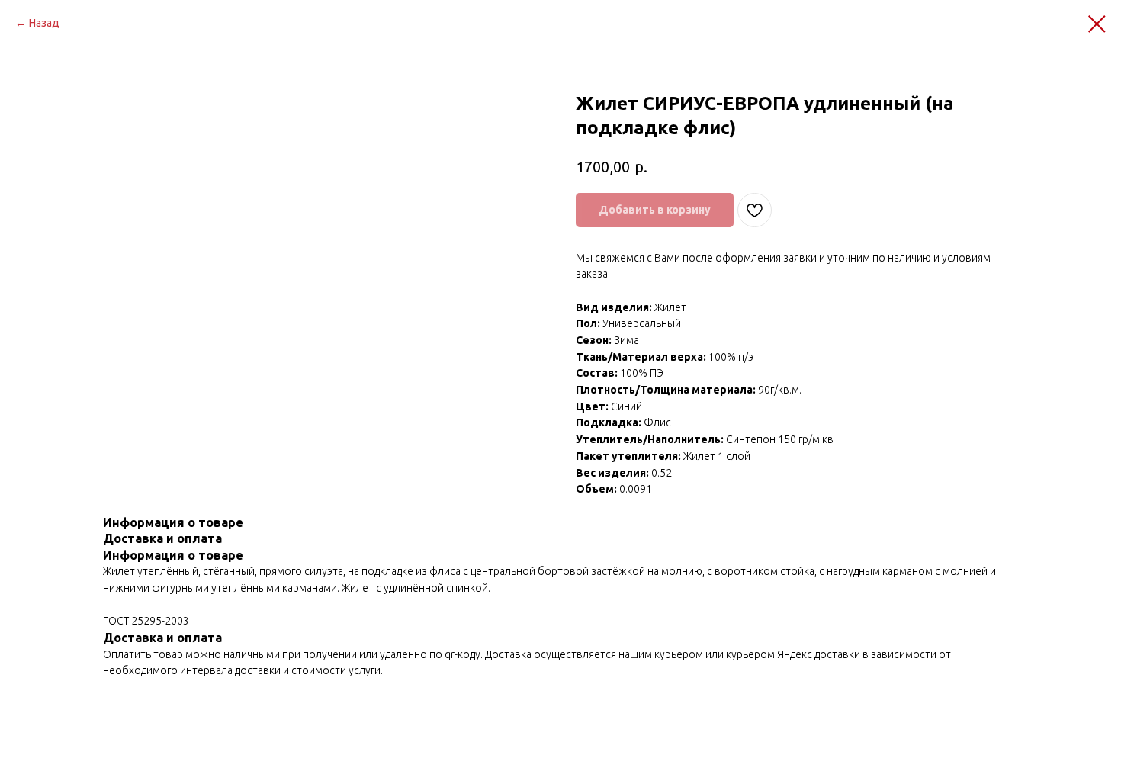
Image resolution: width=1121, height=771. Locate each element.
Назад (44, 23)
